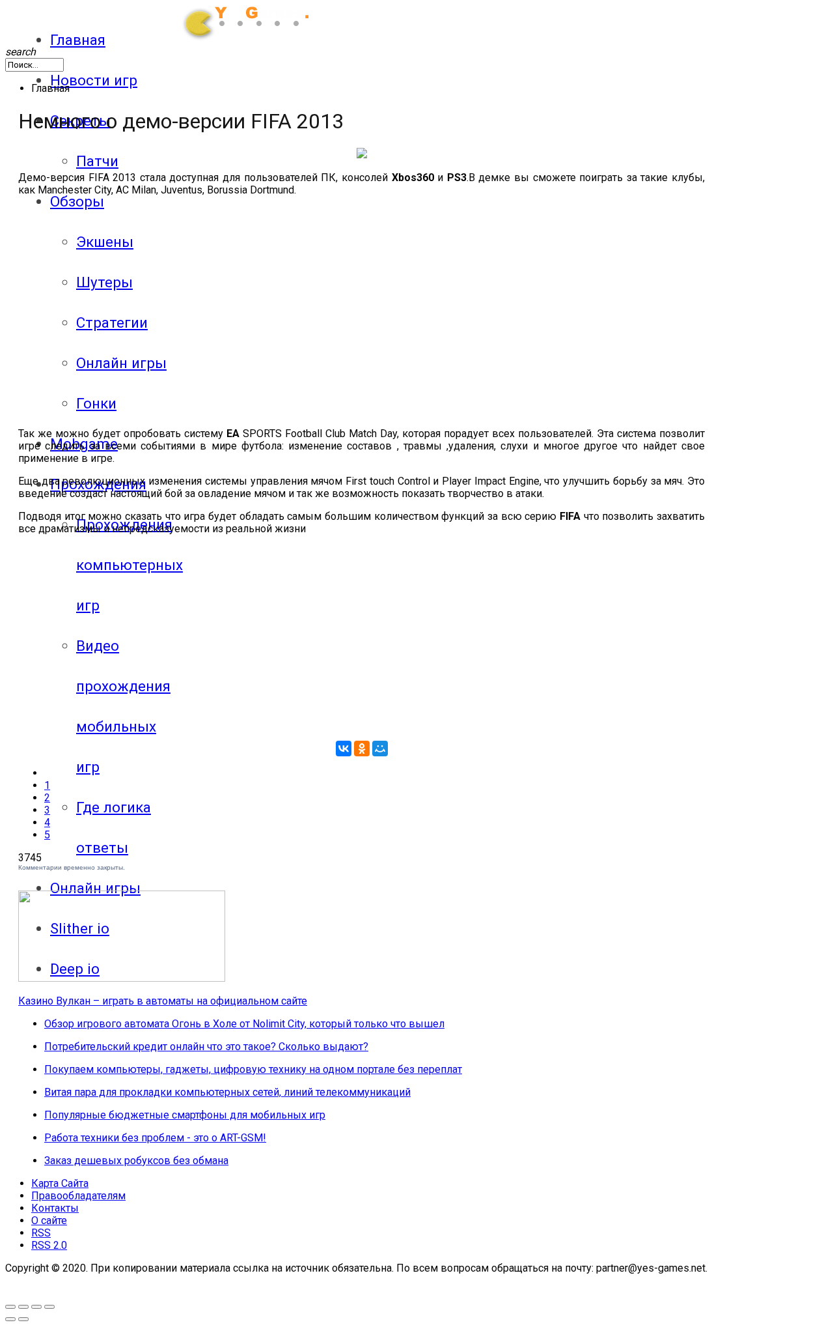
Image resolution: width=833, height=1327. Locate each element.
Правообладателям (78, 1196)
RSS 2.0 (49, 1245)
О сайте (49, 1220)
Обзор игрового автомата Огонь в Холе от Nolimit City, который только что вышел (244, 1024)
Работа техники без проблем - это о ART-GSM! (155, 1138)
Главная (77, 39)
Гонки (96, 403)
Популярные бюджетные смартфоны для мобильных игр (184, 1115)
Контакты (55, 1208)
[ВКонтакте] (343, 748)
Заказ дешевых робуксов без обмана (136, 1160)
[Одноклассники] (362, 748)
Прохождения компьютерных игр (129, 565)
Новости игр (93, 80)
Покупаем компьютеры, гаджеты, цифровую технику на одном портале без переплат (253, 1069)
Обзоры (77, 201)
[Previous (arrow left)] (10, 1319)
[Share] (36, 1307)
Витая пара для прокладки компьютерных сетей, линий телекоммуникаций (227, 1092)
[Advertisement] (179, 298)
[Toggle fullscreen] (10, 1307)
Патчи (97, 160)
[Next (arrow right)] (23, 1319)
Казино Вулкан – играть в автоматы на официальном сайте (162, 1001)
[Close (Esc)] (49, 1307)
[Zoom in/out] (23, 1307)
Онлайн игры (95, 887)
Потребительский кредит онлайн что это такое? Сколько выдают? (206, 1046)
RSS (41, 1233)
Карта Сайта (60, 1183)
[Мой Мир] (380, 748)
